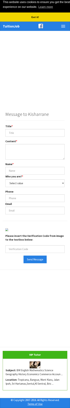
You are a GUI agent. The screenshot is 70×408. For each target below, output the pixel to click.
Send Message (35, 259)
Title (8, 126)
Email (8, 204)
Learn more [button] (45, 6)
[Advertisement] (35, 69)
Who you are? (13, 176)
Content (10, 141)
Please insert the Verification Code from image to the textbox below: (34, 237)
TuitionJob (11, 26)
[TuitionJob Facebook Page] (35, 26)
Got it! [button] (35, 17)
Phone (9, 191)
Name (8, 164)
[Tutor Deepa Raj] (35, 365)
